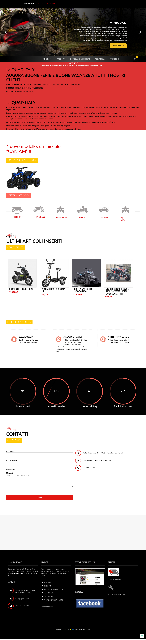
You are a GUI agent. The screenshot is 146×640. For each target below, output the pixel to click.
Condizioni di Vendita (53, 604)
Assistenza (99, 59)
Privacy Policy (47, 611)
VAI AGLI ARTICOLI (119, 46)
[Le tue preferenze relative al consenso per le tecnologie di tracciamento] (142, 636)
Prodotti (61, 59)
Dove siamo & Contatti (80, 59)
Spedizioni (114, 59)
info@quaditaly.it (22, 603)
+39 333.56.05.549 (46, 4)
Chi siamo (47, 59)
